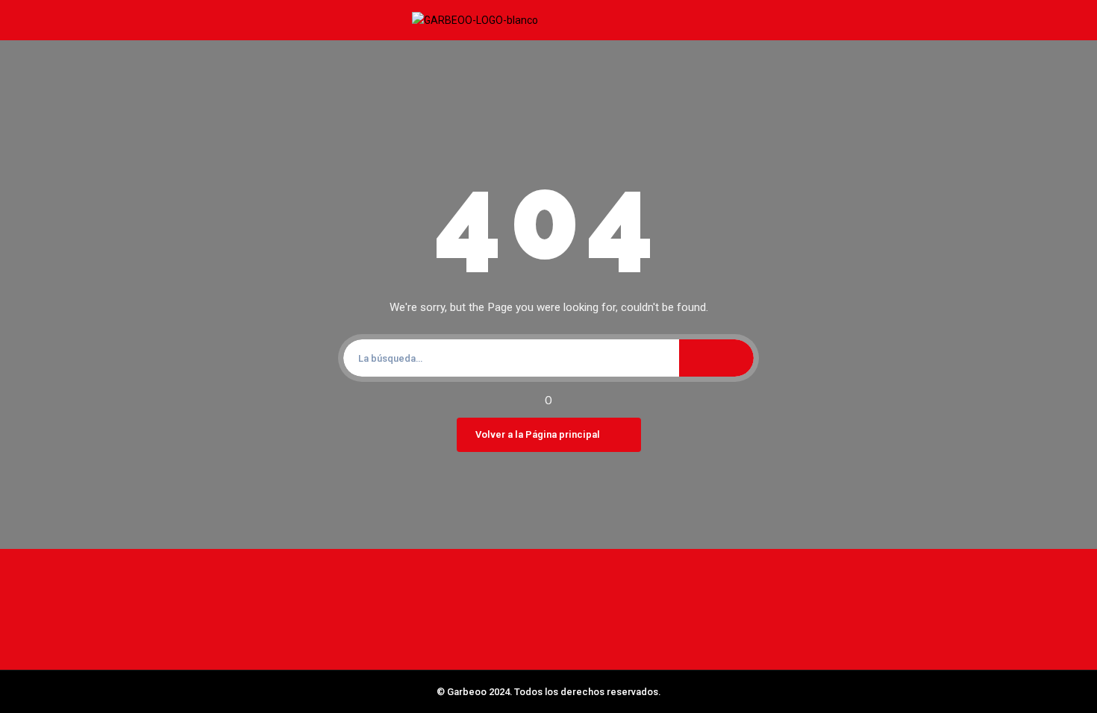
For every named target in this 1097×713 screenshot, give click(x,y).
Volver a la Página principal (537, 434)
